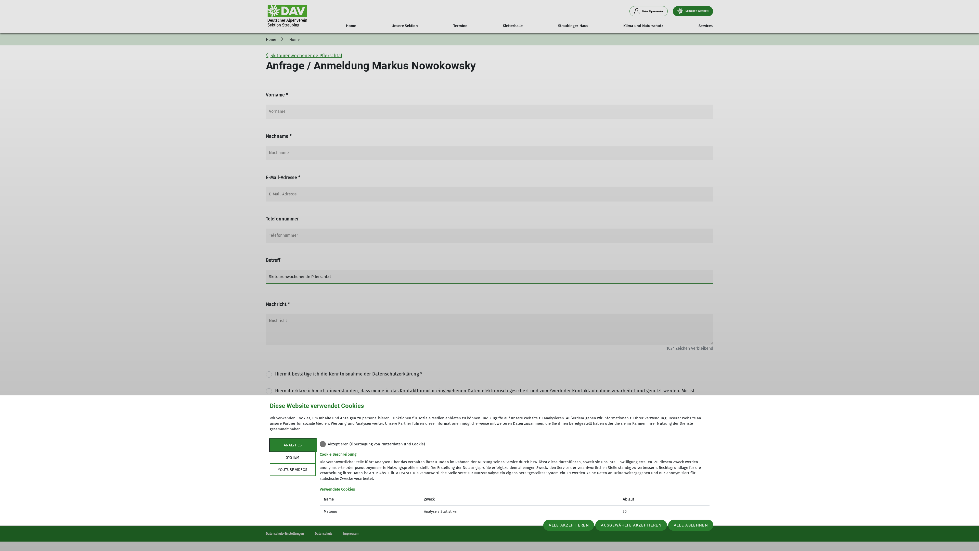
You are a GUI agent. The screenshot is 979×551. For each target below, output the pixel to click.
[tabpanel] (515, 478)
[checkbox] (515, 444)
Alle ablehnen (691, 525)
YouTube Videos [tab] (292, 469)
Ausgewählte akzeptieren (631, 525)
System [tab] (292, 457)
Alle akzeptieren (569, 525)
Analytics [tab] (293, 445)
